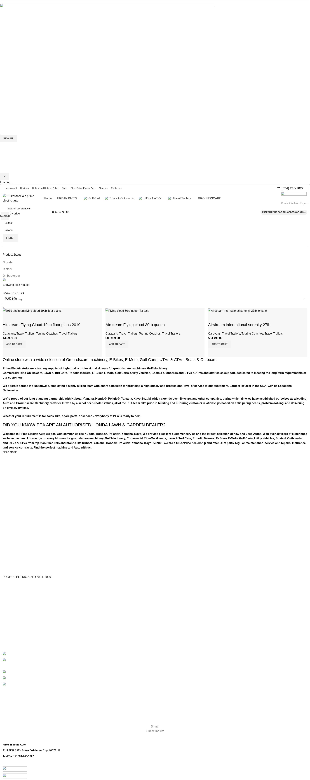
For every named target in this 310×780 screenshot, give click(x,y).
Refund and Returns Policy (18, 619)
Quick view (222, 352)
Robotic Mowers (21, 720)
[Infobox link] (290, 188)
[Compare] (212, 352)
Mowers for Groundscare (31, 714)
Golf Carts (148, 359)
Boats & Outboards (28, 677)
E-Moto (131, 359)
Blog (5, 613)
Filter (10, 238)
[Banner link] (155, 280)
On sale (8, 262)
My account (9, 638)
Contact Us (9, 607)
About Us (8, 601)
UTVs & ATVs (171, 359)
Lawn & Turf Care (23, 708)
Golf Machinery (20, 689)
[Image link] (107, 51)
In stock (7, 269)
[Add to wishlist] (212, 317)
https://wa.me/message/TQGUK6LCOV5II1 (28, 764)
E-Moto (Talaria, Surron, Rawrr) (29, 652)
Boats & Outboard (201, 359)
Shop (6, 632)
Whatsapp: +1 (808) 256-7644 (20, 760)
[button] (219, 344)
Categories (15, 684)
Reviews (7, 626)
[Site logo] (21, 198)
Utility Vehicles (19, 702)
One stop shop (11, 596)
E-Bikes (116, 359)
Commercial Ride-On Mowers (36, 696)
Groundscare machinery (86, 359)
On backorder (11, 275)
